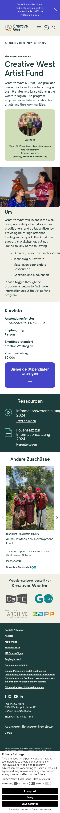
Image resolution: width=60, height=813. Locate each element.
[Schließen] (55, 9)
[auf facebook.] (5, 696)
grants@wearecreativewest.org (30, 156)
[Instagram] (9, 696)
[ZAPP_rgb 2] (43, 614)
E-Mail (8, 733)
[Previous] (3, 518)
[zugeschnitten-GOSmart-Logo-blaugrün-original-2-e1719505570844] (43, 599)
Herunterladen (26, 444)
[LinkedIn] (21, 696)
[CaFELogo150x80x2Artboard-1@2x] (16, 599)
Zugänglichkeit (13, 659)
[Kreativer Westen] (16, 27)
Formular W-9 (12, 647)
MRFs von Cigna (14, 653)
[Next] (57, 518)
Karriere (9, 635)
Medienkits (11, 641)
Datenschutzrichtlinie (16, 665)
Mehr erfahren (13, 560)
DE (46, 28)
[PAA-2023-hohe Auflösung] (16, 614)
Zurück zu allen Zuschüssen (27, 43)
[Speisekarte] (39, 27)
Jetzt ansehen (26, 421)
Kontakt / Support (14, 630)
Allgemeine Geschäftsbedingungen (24, 687)
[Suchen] (53, 28)
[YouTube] (16, 696)
